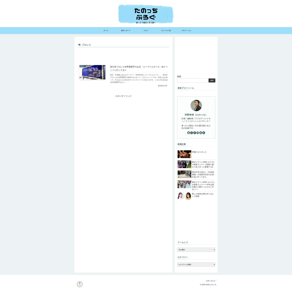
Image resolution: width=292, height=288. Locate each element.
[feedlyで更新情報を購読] (200, 132)
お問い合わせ (210, 281)
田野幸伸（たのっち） (196, 114)
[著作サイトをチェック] (188, 132)
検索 (179, 76)
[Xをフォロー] (191, 132)
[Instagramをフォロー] (197, 132)
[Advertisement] (123, 54)
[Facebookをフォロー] (194, 132)
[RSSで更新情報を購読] (203, 132)
